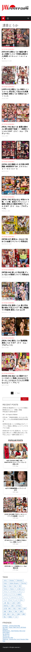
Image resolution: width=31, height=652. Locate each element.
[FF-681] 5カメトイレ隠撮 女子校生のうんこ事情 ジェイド (15, 541)
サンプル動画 (17, 594)
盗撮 (21, 611)
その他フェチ (20, 589)
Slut (15, 586)
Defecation (20, 580)
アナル (5, 591)
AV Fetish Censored (8, 49)
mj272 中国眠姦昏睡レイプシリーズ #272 (15, 489)
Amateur (11, 580)
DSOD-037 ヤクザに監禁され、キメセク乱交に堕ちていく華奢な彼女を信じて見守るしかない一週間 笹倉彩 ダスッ (15, 433)
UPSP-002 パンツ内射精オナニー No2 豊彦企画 (15, 567)
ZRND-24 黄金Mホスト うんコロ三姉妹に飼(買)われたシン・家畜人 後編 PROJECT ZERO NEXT (15, 410)
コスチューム (7, 594)
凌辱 (18, 603)
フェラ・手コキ (8, 600)
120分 (5, 580)
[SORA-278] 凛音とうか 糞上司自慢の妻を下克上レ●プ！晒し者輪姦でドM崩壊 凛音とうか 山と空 (15, 307)
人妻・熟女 (7, 603)
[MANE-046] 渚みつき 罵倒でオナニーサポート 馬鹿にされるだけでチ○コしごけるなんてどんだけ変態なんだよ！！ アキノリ (15, 379)
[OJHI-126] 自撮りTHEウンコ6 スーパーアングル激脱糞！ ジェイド (16, 515)
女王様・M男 (7, 608)
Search (25, 399)
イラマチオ (13, 591)
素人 (13, 614)
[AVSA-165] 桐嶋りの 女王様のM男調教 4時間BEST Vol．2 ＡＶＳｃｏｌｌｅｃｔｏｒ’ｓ (15, 166)
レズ (16, 600)
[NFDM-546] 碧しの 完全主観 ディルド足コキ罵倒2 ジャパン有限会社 (15, 273)
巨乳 (14, 608)
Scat (10, 586)
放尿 (24, 608)
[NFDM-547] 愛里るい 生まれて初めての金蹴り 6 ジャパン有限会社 (15, 240)
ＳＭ (16, 617)
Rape (5, 586)
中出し (21, 600)
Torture (5, 589)
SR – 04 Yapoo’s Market (10, 414)
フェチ (20, 597)
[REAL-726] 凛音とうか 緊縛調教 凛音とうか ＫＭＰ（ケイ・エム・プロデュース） (15, 342)
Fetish (5, 583)
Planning (23, 583)
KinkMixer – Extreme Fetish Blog (11, 625)
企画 (13, 603)
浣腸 (5, 611)
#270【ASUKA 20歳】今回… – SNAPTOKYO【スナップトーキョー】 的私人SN (15, 462)
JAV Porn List (6, 636)
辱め (5, 617)
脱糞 (18, 614)
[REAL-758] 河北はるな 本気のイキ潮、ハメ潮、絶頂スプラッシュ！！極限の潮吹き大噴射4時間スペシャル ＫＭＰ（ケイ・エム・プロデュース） (15, 203)
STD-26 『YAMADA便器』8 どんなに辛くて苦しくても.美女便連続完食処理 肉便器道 (15, 419)
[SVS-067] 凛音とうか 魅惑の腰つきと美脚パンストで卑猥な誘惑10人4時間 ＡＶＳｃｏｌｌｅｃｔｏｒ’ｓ (15, 55)
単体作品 (6, 606)
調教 (23, 614)
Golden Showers (14, 583)
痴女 (16, 611)
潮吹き (10, 611)
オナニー (21, 591)
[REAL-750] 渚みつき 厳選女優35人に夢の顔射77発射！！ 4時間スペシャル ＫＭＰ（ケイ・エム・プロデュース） (15, 130)
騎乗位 (10, 617)
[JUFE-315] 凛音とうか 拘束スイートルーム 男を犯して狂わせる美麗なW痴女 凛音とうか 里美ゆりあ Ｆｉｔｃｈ (15, 92)
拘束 (19, 608)
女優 (12, 606)
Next (18, 393)
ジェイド (6, 597)
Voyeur (12, 589)
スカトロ (13, 597)
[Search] (28, 18)
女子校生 (18, 606)
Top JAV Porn (6, 634)
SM (20, 586)
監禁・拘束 (7, 614)
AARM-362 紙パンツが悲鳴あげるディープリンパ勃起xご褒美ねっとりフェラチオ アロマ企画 (15, 426)
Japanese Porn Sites (8, 637)
